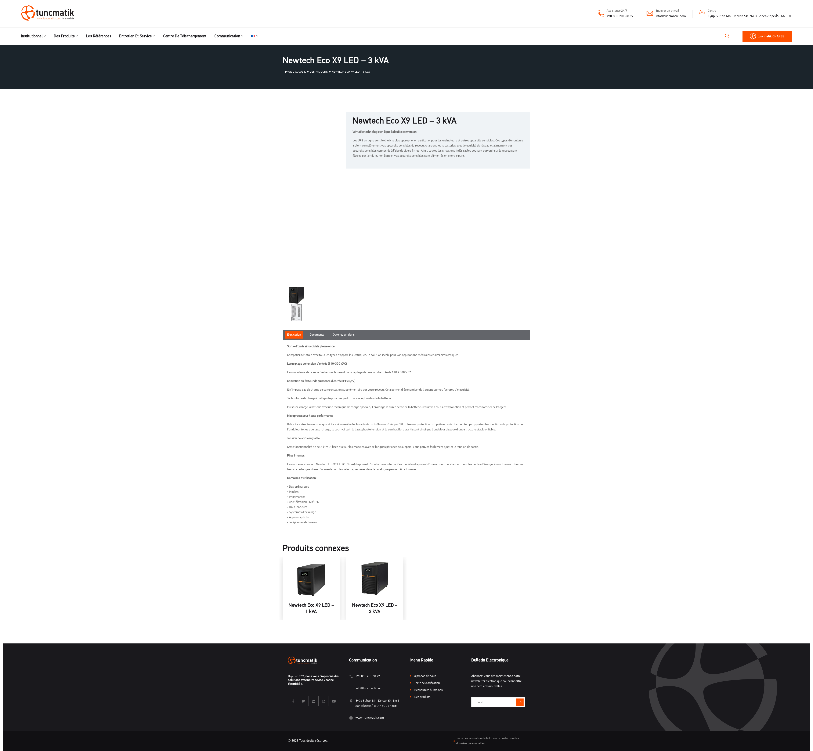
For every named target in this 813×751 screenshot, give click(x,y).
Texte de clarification (427, 683)
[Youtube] (334, 701)
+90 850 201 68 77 (620, 16)
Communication (227, 36)
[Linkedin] (313, 701)
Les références (98, 36)
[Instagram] (324, 701)
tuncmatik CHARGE (771, 36)
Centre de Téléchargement (185, 36)
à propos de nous (425, 676)
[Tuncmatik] (50, 13)
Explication (294, 334)
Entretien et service (135, 36)
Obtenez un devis (344, 334)
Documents (317, 334)
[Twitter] (303, 701)
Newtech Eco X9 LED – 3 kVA (405, 121)
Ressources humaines (428, 690)
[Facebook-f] (293, 701)
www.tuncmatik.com (369, 717)
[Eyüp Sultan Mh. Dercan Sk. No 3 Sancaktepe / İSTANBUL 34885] (351, 701)
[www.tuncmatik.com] (351, 718)
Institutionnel (32, 36)
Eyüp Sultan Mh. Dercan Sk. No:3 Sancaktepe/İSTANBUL (750, 16)
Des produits (64, 36)
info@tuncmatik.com (670, 16)
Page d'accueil (295, 72)
